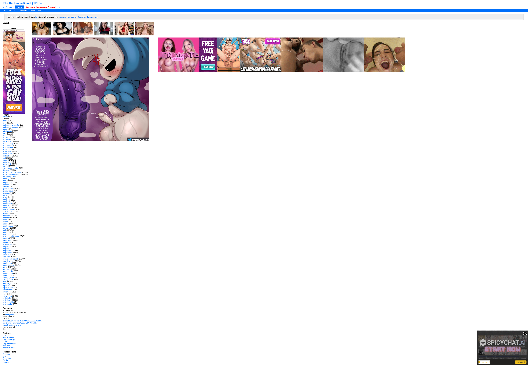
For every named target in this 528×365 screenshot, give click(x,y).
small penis (7, 263)
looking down (8, 211)
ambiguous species (10, 127)
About (33, 10)
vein (4, 294)
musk (5, 224)
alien (4, 123)
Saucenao (7, 358)
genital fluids (8, 189)
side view (6, 257)
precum (6, 238)
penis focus (7, 234)
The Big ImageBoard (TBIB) (22, 3)
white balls (7, 298)
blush (5, 150)
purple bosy (7, 249)
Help (40, 10)
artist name (7, 131)
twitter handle (8, 290)
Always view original (68, 17)
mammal (6, 218)
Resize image (8, 337)
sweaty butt (7, 275)
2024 (5, 121)
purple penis (7, 253)
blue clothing (8, 143)
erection (6, 185)
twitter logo (7, 292)
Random (12, 10)
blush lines (7, 152)
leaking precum (9, 209)
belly (4, 135)
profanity (6, 242)
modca (5, 222)
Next (4, 356)
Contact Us (23, 10)
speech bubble (8, 265)
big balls (6, 137)
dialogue (6, 170)
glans (5, 195)
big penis (6, 139)
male (5, 214)
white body (7, 300)
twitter (5, 117)
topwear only (8, 288)
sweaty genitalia (9, 277)
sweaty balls (8, 271)
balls (4, 133)
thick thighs (7, 284)
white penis (7, 304)
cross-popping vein (10, 168)
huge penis (7, 205)
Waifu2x (6, 362)
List (4, 10)
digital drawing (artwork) (12, 172)
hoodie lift (6, 201)
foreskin (6, 187)
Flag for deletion (9, 344)
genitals (6, 193)
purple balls (7, 246)
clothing (6, 162)
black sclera (7, 141)
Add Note (6, 346)
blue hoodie (7, 146)
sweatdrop (7, 269)
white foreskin (8, 302)
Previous (6, 354)
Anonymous (10, 315)
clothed (6, 160)
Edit (4, 335)
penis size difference (11, 236)
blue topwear (8, 148)
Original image (9, 339)
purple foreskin (8, 251)
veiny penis (7, 296)
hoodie (5, 199)
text (4, 282)
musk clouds (8, 226)
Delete (5, 342)
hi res (5, 197)
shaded (6, 255)
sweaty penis (8, 279)
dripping (6, 178)
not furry (6, 228)
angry (5, 129)
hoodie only (7, 203)
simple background (10, 259)
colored (6, 166)
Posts (19, 7)
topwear (6, 286)
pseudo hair (7, 244)
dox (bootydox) (9, 176)
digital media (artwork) (11, 174)
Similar (5, 360)
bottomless (7, 156)
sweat (5, 267)
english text (7, 183)
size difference (8, 261)
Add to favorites (9, 348)
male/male (7, 216)
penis (5, 232)
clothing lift (7, 164)
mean (5, 220)
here (37, 17)
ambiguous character (11, 125)
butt (4, 158)
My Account (8, 7)
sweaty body (8, 273)
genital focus (8, 191)
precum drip (7, 240)
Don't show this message (87, 17)
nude (5, 230)
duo (4, 181)
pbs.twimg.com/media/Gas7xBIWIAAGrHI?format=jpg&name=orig (20, 324)
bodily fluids (7, 154)
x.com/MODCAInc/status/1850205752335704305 (22, 321)
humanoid (6, 207)
